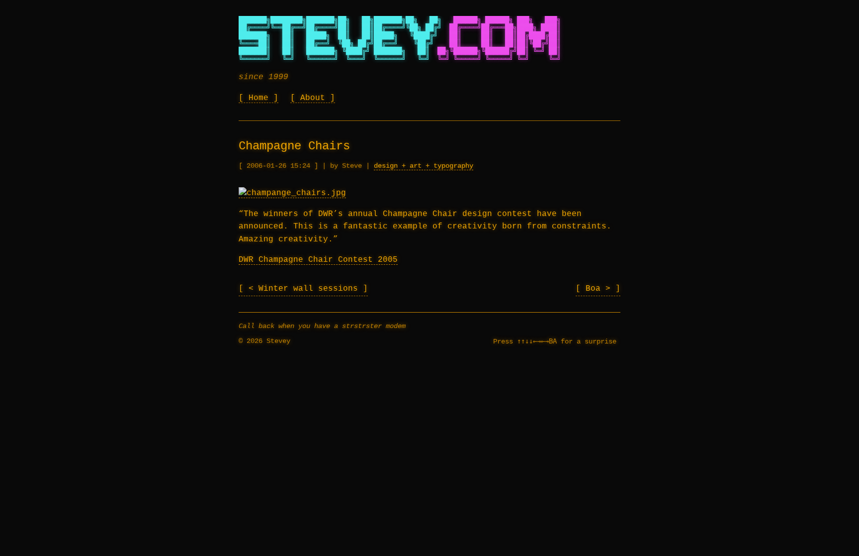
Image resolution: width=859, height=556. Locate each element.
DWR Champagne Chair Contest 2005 (318, 259)
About (312, 98)
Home (258, 98)
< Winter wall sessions (306, 288)
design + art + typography (423, 166)
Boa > (600, 288)
